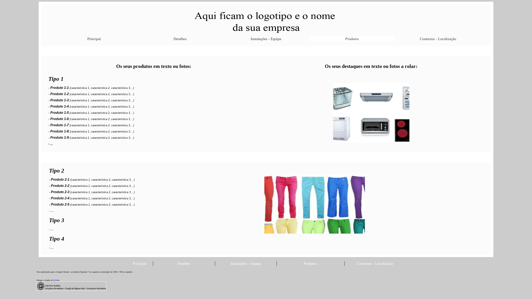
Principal (94, 39)
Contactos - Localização (438, 39)
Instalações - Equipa (266, 39)
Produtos (352, 39)
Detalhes (180, 39)
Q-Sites (56, 280)
